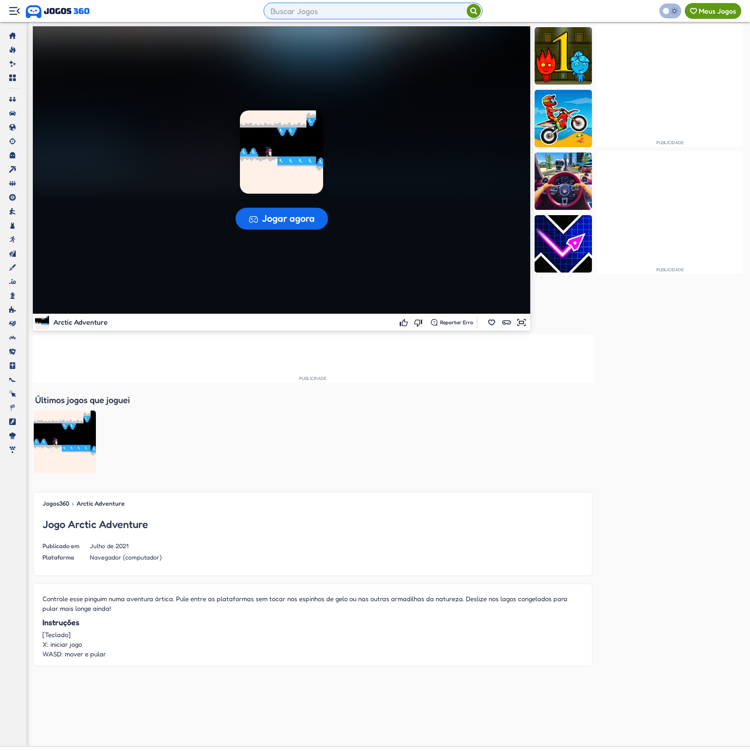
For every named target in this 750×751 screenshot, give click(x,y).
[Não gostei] (419, 322)
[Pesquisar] (474, 11)
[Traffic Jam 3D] (563, 181)
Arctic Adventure (101, 503)
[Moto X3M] (563, 118)
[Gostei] (405, 322)
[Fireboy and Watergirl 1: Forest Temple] (563, 55)
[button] (491, 322)
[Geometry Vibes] (563, 243)
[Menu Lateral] (14, 11)
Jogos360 (55, 503)
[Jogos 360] (57, 11)
